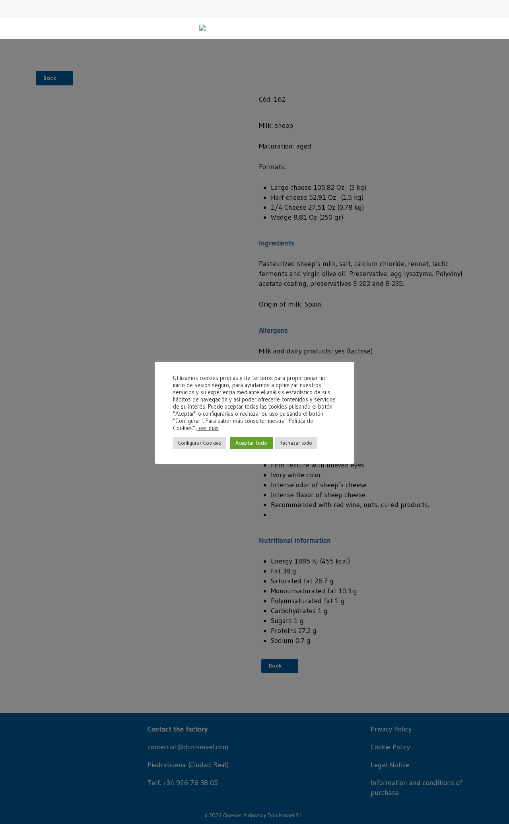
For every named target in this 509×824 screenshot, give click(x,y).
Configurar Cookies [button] (199, 443)
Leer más (207, 428)
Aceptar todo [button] (251, 442)
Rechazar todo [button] (296, 443)
